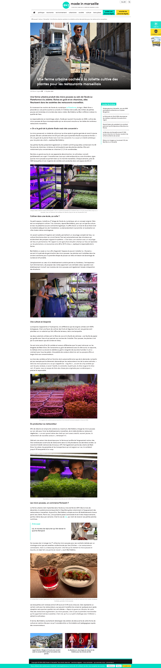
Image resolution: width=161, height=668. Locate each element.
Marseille (46, 19)
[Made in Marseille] (80, 5)
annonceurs (110, 662)
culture (88, 12)
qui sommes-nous (99, 662)
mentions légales (76, 662)
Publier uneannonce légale (109, 12)
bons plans (97, 12)
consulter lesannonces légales (122, 12)
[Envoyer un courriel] (42, 91)
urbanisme (72, 12)
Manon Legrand (37, 91)
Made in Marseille (51, 662)
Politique (41, 12)
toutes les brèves (108, 104)
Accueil (35, 19)
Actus (40, 19)
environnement (61, 12)
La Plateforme (71, 107)
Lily (66, 517)
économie (50, 12)
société (81, 12)
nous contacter (88, 662)
